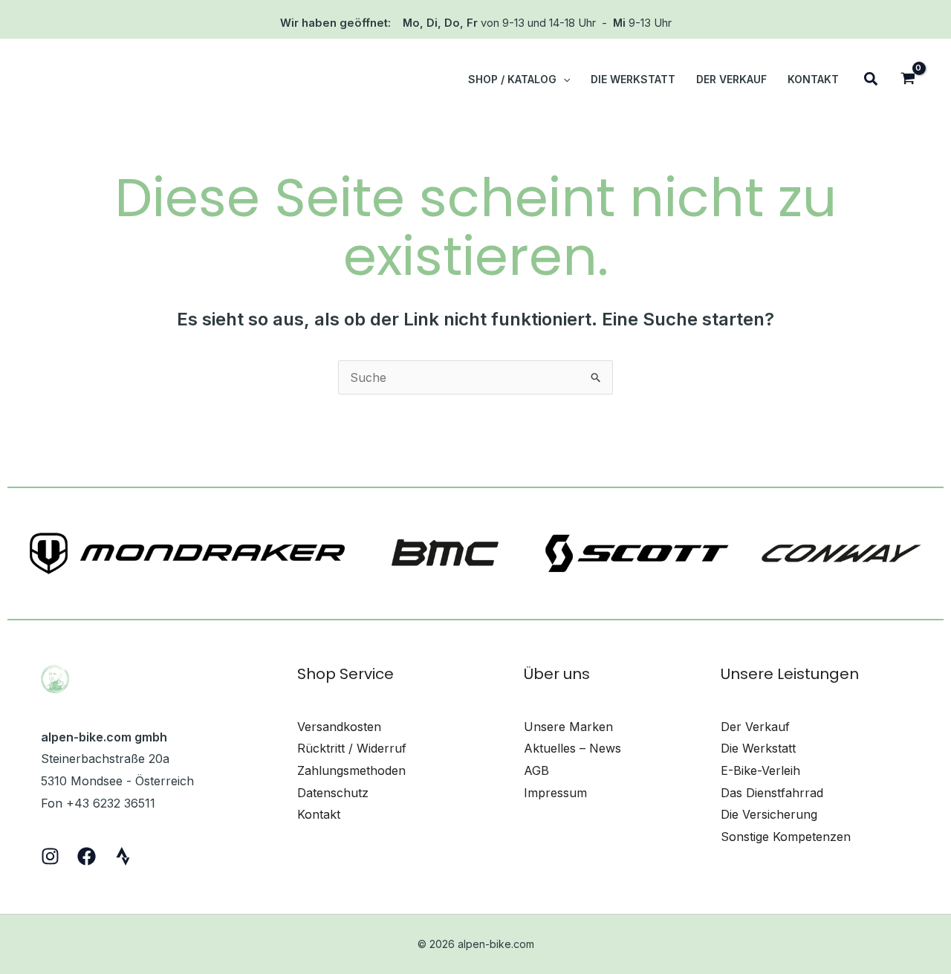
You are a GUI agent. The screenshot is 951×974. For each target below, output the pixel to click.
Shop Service (345, 673)
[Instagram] (50, 856)
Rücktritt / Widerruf (351, 748)
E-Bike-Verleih (760, 770)
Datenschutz (333, 792)
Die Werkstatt (758, 748)
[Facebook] (86, 856)
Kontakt (318, 814)
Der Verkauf (755, 726)
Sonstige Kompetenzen (786, 836)
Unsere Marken (568, 726)
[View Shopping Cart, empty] (907, 80)
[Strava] (123, 856)
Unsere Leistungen (790, 673)
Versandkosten (339, 726)
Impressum (555, 792)
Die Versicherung (769, 814)
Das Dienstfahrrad (772, 792)
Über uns (557, 673)
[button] (563, 79)
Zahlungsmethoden (351, 770)
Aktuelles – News (572, 748)
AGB (536, 770)
